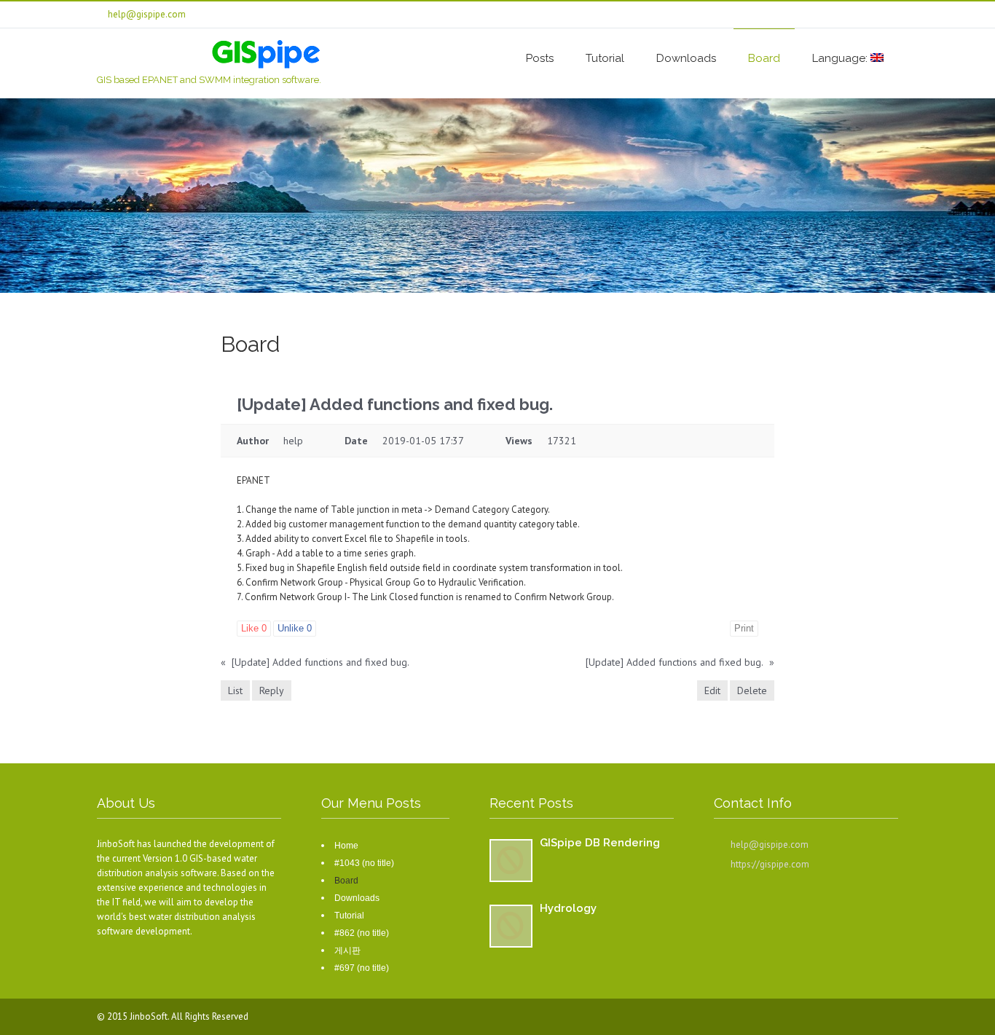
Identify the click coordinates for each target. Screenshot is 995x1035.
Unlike (295, 628)
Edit (712, 690)
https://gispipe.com (770, 864)
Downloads (686, 58)
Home (346, 846)
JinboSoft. (150, 1016)
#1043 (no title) (364, 863)
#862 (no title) (361, 933)
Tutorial (605, 58)
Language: (841, 58)
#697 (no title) (361, 968)
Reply (271, 690)
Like (254, 628)
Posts (540, 58)
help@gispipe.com (770, 844)
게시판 (347, 950)
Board (764, 58)
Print (744, 628)
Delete (752, 690)
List (235, 690)
